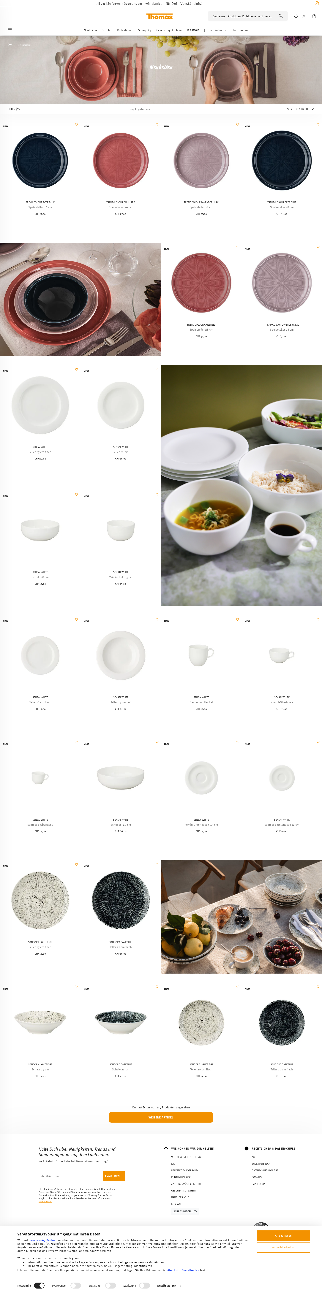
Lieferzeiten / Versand (184, 1170)
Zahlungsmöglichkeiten (186, 1184)
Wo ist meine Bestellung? (186, 1157)
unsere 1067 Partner (43, 1240)
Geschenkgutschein (183, 1190)
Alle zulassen (283, 1235)
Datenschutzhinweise (265, 1170)
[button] (90, 30)
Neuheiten (24, 45)
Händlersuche (180, 1197)
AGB (254, 1157)
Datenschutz (45, 1201)
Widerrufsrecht (262, 1163)
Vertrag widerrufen (185, 1211)
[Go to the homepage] (159, 16)
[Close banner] (317, 3)
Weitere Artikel (161, 1117)
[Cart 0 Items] (313, 16)
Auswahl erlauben (283, 1247)
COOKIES (257, 1177)
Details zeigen (166, 1285)
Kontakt (176, 1204)
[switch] (75, 1286)
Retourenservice (181, 1177)
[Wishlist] (76, 126)
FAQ (173, 1163)
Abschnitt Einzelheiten (183, 1270)
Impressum (258, 1184)
